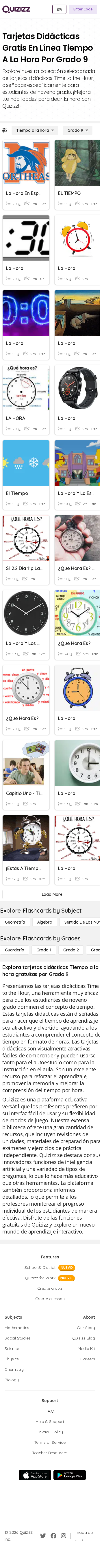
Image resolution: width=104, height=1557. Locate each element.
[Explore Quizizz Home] (16, 9)
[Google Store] (69, 1475)
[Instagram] (63, 1535)
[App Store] (35, 1475)
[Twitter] (43, 1535)
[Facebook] (53, 1535)
